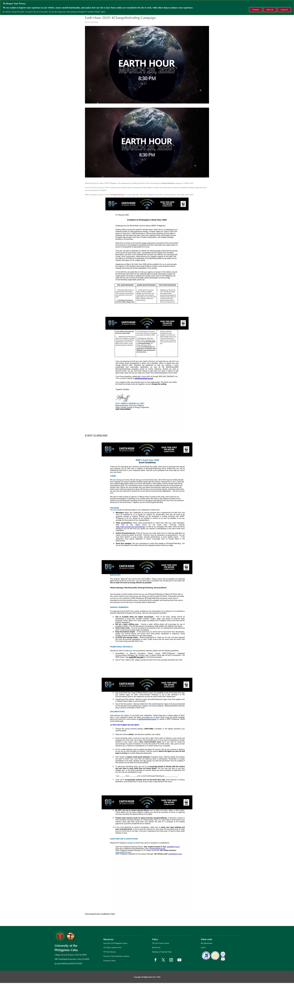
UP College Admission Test (112, 947)
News (96, 22)
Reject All (270, 10)
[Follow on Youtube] (179, 960)
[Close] (291, 2)
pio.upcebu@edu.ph (63, 963)
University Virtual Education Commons (116, 956)
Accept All (284, 10)
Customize (255, 10)
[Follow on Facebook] (155, 959)
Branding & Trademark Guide (162, 952)
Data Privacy (156, 947)
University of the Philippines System (115, 943)
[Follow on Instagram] (171, 959)
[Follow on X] (163, 959)
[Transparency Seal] (215, 960)
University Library (109, 960)
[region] (147, 7)
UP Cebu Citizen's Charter (160, 943)
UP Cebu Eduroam (109, 952)
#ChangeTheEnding (117, 194)
